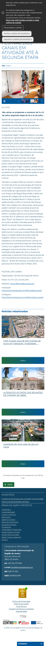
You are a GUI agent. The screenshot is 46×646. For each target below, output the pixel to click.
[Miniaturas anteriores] (19, 101)
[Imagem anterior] (5, 84)
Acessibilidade (21, 611)
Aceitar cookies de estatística (17, 33)
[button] (25, 101)
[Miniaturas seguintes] (41, 101)
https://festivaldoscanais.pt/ (22, 284)
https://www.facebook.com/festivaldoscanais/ (22, 291)
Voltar (10, 485)
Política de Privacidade (21, 601)
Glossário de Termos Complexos (21, 609)
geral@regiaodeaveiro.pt (22, 567)
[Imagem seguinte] (40, 84)
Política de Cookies (21, 604)
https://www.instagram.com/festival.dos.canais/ (22, 297)
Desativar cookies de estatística (18, 39)
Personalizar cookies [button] (13, 28)
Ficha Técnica (21, 606)
